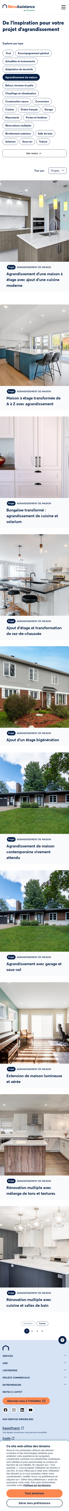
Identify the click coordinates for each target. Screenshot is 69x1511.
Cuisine (9, 109)
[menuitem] (6, 1347)
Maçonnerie (12, 117)
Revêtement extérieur (18, 133)
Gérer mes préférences (34, 1503)
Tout (8, 53)
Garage (48, 109)
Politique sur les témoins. (37, 1485)
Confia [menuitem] (6, 1438)
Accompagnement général (33, 53)
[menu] (30, 7)
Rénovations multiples (18, 125)
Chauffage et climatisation (20, 93)
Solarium (10, 141)
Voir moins (32, 153)
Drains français (29, 109)
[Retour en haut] (62, 1340)
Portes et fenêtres (36, 117)
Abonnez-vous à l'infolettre (24, 1401)
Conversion (42, 101)
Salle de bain (45, 133)
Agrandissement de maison (21, 77)
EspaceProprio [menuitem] (11, 1428)
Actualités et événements (20, 61)
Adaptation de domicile (19, 69)
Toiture (43, 141)
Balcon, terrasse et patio (19, 85)
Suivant (42, 1323)
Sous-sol (27, 141)
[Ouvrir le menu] (63, 7)
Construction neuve (17, 101)
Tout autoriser (34, 1493)
